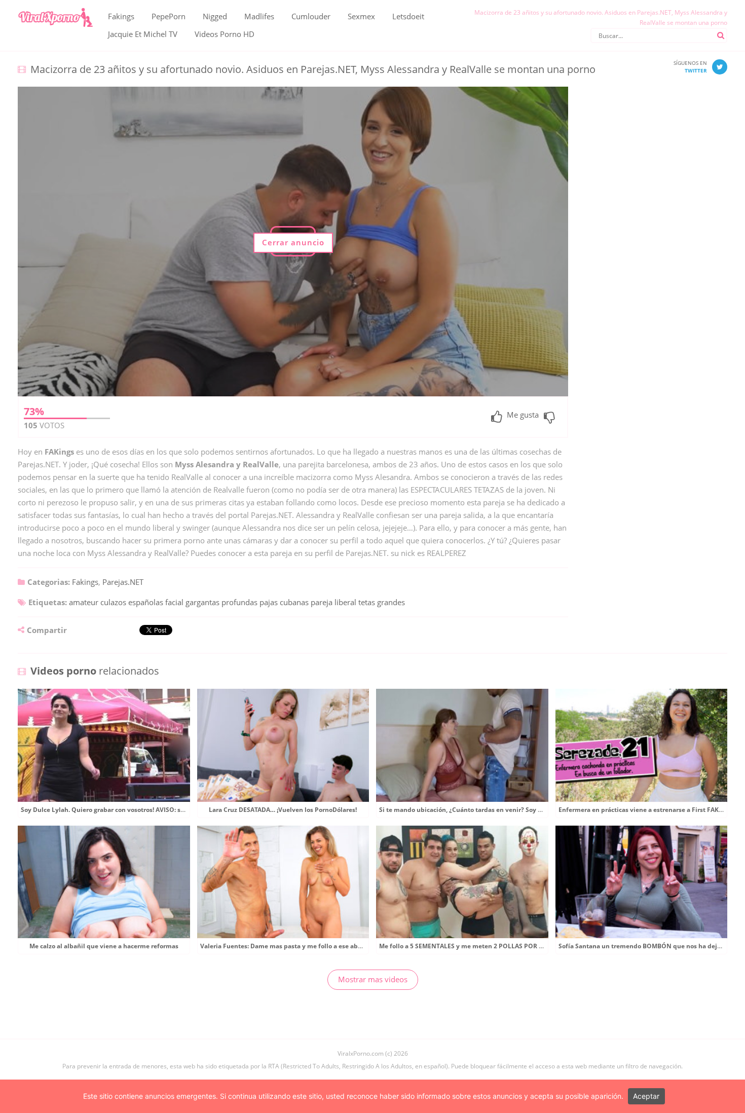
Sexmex (361, 16)
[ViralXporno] (55, 8)
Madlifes (259, 16)
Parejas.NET (122, 582)
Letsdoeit (408, 16)
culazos (113, 602)
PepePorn (168, 16)
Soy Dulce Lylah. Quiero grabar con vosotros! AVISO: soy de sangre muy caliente (140, 809)
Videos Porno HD (224, 34)
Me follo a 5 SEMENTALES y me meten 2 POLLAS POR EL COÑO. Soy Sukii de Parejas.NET (511, 946)
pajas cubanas (284, 602)
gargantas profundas (221, 602)
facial (174, 602)
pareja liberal (333, 602)
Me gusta (523, 415)
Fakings (121, 16)
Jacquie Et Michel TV (142, 34)
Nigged (215, 16)
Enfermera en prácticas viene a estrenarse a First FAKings (644, 809)
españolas (145, 602)
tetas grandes (381, 602)
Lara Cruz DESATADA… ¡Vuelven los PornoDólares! (283, 809)
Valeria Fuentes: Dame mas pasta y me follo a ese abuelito (288, 946)
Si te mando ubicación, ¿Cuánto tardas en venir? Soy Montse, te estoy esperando (499, 809)
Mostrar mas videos (372, 979)
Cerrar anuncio (293, 242)
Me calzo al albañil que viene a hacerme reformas (103, 946)
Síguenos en (690, 66)
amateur (83, 602)
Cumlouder (310, 16)
